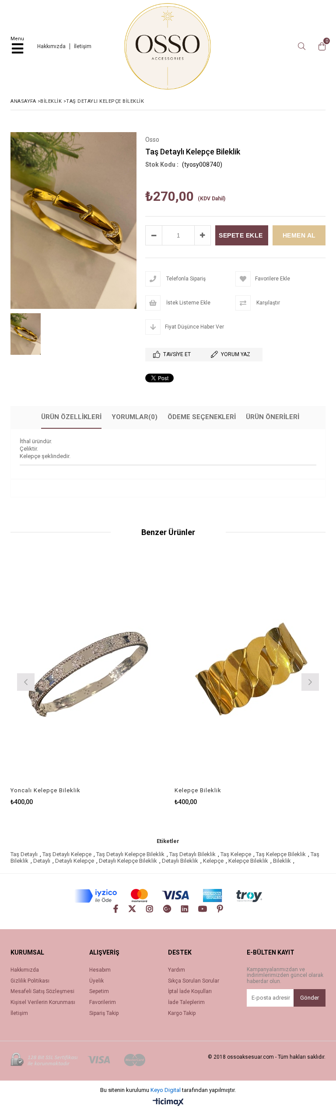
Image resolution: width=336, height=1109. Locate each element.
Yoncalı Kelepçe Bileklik (45, 790)
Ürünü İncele (123, 669)
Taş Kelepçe (235, 854)
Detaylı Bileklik (180, 860)
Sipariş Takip (104, 1013)
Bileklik (282, 860)
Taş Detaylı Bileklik (192, 854)
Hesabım (100, 970)
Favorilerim (102, 1002)
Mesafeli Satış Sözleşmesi (42, 991)
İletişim (82, 46)
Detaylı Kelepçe (74, 860)
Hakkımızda (51, 46)
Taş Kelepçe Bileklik (281, 854)
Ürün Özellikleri (71, 417)
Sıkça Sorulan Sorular (193, 981)
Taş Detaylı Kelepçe (66, 854)
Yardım (176, 970)
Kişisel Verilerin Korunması (42, 1002)
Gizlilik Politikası (29, 981)
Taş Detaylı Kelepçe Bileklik (130, 854)
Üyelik (96, 981)
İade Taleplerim (186, 1002)
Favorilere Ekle (86, 669)
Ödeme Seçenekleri (202, 417)
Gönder (309, 997)
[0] (320, 46)
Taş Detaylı (24, 854)
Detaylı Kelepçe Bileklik (128, 860)
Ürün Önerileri (272, 417)
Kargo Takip (182, 1013)
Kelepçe (213, 860)
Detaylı (41, 860)
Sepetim (99, 991)
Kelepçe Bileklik (198, 790)
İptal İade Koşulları (190, 991)
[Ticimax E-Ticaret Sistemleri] (168, 1102)
